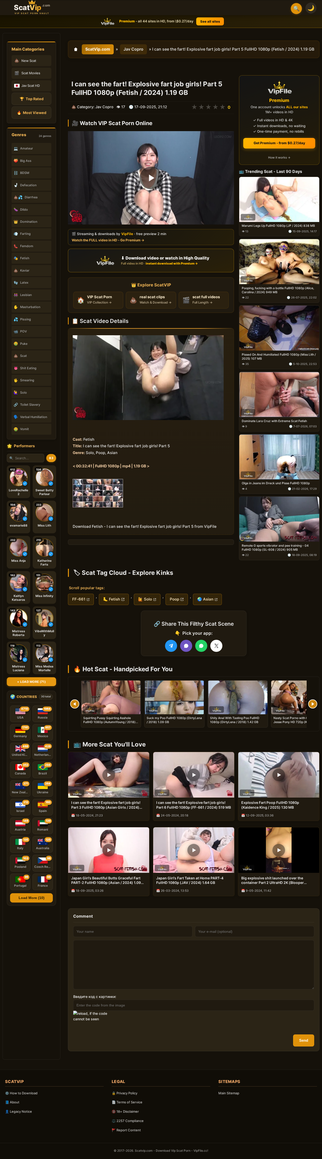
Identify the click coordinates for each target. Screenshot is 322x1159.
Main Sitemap (228, 1093)
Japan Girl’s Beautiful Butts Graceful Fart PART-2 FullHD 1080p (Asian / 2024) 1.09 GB (106, 880)
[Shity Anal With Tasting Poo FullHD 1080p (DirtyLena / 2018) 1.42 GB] (238, 697)
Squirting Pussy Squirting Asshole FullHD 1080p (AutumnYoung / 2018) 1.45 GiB (109, 722)
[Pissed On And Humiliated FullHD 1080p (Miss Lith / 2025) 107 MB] (279, 328)
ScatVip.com (97, 49)
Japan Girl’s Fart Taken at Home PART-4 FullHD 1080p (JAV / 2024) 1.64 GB (189, 880)
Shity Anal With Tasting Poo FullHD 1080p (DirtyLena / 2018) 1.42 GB (234, 720)
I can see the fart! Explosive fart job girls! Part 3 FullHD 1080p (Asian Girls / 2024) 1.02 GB (105, 805)
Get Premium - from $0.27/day (279, 143)
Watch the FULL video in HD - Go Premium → (108, 240)
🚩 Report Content (126, 1130)
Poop (174, 599)
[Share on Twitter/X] (216, 646)
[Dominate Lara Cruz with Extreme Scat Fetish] (279, 394)
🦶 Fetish (111, 599)
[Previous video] (74, 703)
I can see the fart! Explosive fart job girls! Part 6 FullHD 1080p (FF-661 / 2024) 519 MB (193, 804)
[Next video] (312, 703)
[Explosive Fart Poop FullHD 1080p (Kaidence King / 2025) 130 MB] (278, 775)
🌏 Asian (205, 599)
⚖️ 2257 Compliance (128, 1121)
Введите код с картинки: (94, 996)
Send (303, 1040)
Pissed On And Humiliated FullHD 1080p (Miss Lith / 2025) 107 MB (279, 356)
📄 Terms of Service (127, 1102)
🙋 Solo (145, 599)
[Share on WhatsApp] (201, 646)
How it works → (279, 158)
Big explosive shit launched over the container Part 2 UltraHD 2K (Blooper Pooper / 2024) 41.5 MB (272, 880)
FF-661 (78, 599)
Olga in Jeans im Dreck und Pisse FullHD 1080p (276, 483)
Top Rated (32, 99)
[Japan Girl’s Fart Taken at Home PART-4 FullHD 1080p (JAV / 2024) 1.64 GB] (193, 850)
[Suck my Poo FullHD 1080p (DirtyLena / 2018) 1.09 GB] (174, 697)
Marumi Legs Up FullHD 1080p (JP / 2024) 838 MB (278, 226)
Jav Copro (133, 49)
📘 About (12, 1102)
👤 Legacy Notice (18, 1111)
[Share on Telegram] (171, 646)
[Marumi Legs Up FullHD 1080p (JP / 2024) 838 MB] (279, 199)
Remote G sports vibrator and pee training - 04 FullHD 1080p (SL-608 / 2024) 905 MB (275, 547)
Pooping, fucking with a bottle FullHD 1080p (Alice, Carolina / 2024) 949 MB (278, 290)
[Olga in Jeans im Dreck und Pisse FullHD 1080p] (279, 456)
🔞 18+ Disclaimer (125, 1111)
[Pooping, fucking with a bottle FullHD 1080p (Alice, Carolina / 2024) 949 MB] (279, 261)
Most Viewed (31, 112)
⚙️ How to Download (21, 1093)
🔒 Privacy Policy (124, 1093)
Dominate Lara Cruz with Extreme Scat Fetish (274, 421)
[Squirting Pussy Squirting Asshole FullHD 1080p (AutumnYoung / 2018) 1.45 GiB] (111, 697)
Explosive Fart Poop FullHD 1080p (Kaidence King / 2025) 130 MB (270, 804)
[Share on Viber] (186, 646)
